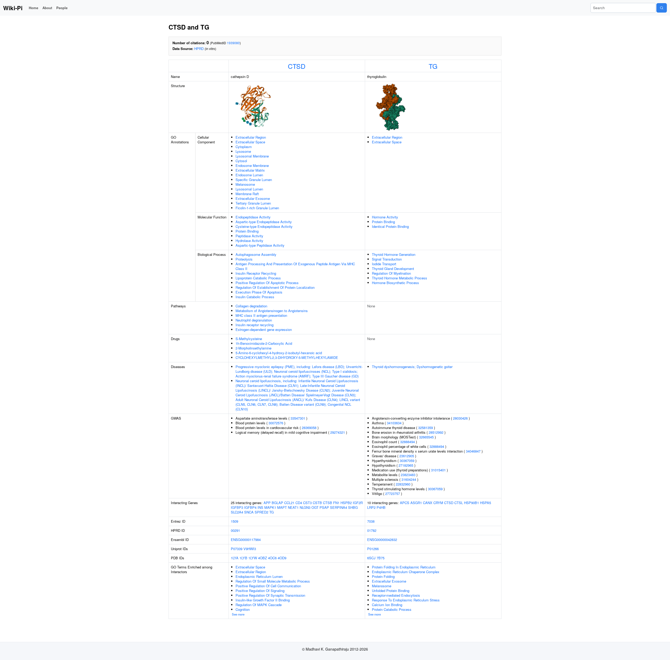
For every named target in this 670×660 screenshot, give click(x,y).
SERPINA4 (338, 507)
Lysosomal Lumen (249, 189)
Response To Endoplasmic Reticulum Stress (406, 599)
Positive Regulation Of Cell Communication (268, 585)
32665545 (426, 437)
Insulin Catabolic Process (255, 296)
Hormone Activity (385, 217)
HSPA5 (485, 502)
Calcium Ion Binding (387, 604)
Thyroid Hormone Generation (393, 254)
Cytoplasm (244, 146)
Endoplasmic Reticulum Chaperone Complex (405, 571)
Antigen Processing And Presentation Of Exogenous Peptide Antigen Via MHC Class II (295, 266)
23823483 (408, 474)
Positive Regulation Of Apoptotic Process (267, 282)
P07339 (236, 548)
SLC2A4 (237, 512)
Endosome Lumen (249, 174)
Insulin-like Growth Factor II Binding (263, 599)
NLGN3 (305, 507)
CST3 (307, 502)
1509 (234, 521)
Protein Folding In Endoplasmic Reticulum (404, 567)
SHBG (353, 507)
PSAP (324, 507)
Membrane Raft (247, 193)
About (47, 7)
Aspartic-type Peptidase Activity (260, 245)
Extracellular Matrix (250, 170)
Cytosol (241, 160)
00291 (235, 530)
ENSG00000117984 (246, 539)
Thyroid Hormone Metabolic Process (399, 277)
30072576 (276, 422)
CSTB (317, 502)
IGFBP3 (237, 507)
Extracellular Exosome (253, 198)
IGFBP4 (250, 507)
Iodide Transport (384, 263)
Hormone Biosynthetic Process (395, 282)
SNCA (249, 512)
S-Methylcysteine (249, 338)
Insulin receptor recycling (254, 324)
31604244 (408, 479)
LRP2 (371, 507)
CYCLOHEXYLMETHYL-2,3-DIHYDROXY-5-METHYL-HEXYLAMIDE (287, 357)
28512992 (436, 432)
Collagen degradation (251, 305)
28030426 (460, 418)
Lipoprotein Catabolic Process (258, 277)
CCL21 (289, 502)
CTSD (296, 66)
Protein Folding (383, 576)
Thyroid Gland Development (393, 268)
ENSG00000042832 (382, 539)
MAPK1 (270, 507)
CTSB (327, 502)
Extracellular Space (250, 141)
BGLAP (277, 502)
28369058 (309, 427)
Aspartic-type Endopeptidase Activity (264, 221)
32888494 (407, 441)
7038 (371, 521)
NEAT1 (293, 507)
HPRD (199, 48)
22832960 (403, 484)
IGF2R (358, 502)
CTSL (458, 502)
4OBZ (262, 557)
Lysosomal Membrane (252, 156)
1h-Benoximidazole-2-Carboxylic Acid (264, 343)
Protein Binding (247, 231)
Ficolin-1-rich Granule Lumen (257, 207)
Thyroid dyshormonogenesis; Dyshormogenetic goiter (412, 366)
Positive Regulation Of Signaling (260, 590)
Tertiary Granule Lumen (253, 203)
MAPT (282, 507)
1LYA (234, 557)
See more (238, 614)
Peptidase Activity (249, 235)
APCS (404, 502)
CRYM (438, 502)
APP (267, 502)
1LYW (252, 557)
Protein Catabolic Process (391, 609)
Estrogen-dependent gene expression (264, 329)
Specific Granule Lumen (254, 179)
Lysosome (243, 151)
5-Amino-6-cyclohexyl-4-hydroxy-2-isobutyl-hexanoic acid (279, 352)
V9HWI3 (249, 548)
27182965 (406, 465)
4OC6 (272, 557)
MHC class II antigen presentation (261, 315)
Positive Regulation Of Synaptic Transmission (270, 595)
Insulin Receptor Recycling (256, 273)
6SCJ (371, 557)
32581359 (425, 427)
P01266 (373, 548)
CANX (427, 502)
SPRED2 (261, 512)
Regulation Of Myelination (391, 273)
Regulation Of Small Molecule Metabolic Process (273, 581)
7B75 (380, 557)
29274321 (337, 432)
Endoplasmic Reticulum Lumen (259, 576)
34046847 (473, 451)
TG (433, 66)
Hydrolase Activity (249, 240)
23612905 (406, 455)
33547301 (298, 418)
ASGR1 (416, 502)
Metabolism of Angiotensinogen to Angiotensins (272, 310)
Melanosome (245, 184)
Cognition (243, 609)
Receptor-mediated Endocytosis (396, 595)
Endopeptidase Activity (253, 217)
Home (33, 7)
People (62, 7)
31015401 (438, 469)
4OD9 (282, 557)
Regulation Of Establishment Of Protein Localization (275, 287)
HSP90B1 (471, 502)
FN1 (336, 502)
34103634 (394, 422)
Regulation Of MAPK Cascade (259, 604)
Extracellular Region (251, 137)
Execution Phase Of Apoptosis (259, 292)
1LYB (243, 557)
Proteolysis (244, 259)
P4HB (381, 507)
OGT (315, 507)
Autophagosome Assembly (256, 254)
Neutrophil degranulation (254, 320)
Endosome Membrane (252, 165)
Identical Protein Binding (390, 226)
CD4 (298, 502)
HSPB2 (346, 502)
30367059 (407, 460)
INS (260, 507)
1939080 (233, 43)
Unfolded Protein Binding (390, 590)
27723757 (392, 493)
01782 (371, 530)
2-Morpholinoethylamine (253, 348)
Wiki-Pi (13, 8)
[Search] (661, 8)
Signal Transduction (387, 259)
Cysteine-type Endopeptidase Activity (264, 226)
